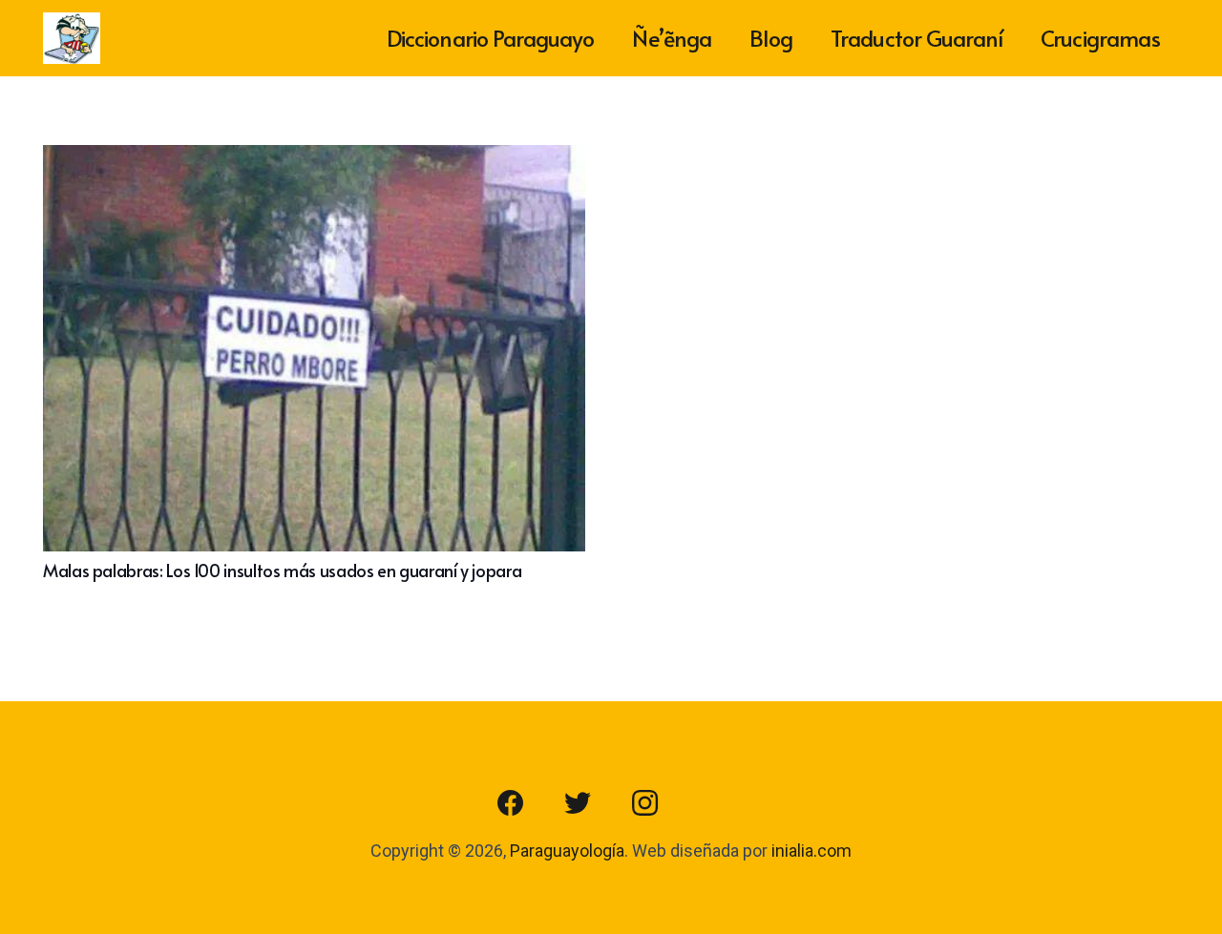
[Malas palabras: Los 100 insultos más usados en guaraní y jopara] (314, 159)
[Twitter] (577, 803)
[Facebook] (510, 803)
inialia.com (811, 851)
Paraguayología (567, 851)
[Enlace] (71, 38)
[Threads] (711, 803)
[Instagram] (644, 803)
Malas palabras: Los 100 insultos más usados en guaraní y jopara (282, 570)
